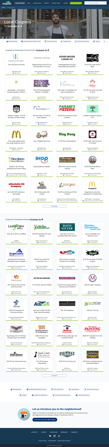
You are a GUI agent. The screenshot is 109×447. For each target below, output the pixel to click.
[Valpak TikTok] (58, 435)
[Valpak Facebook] (50, 435)
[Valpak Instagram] (54, 435)
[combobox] (95, 3)
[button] (56, 3)
